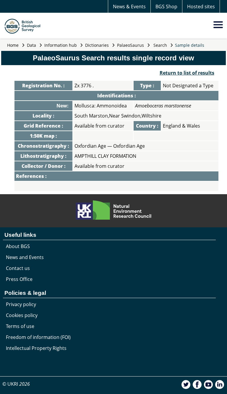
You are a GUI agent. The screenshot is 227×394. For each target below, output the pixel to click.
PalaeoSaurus (130, 45)
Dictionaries (97, 45)
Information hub (60, 45)
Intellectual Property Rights (36, 348)
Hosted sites (201, 6)
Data (31, 45)
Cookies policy (22, 315)
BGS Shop (166, 6)
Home (13, 45)
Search (160, 45)
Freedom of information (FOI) (38, 337)
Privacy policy (21, 304)
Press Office (19, 279)
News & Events (129, 6)
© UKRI (16, 384)
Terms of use (20, 326)
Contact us (18, 268)
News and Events (25, 257)
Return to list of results (187, 73)
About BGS (18, 246)
